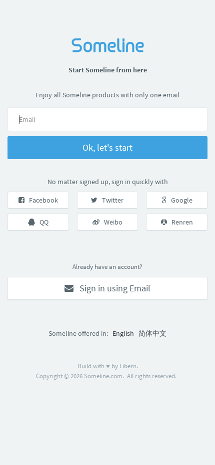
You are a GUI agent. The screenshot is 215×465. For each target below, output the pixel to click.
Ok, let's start (107, 147)
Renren (180, 222)
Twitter (111, 200)
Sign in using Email (112, 288)
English (123, 333)
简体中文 (152, 333)
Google (179, 200)
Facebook (41, 200)
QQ (41, 222)
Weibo (111, 222)
